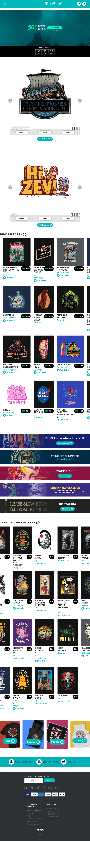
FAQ (28, 816)
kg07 (15, 215)
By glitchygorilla (10, 370)
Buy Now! (45, 139)
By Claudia (18, 605)
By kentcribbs (63, 420)
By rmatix (38, 322)
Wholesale (32, 824)
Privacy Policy (54, 811)
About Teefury (34, 810)
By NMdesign (63, 272)
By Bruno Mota (9, 275)
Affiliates (52, 808)
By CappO (38, 370)
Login (40, 834)
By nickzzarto (9, 318)
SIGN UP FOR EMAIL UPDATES (38, 776)
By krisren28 (62, 367)
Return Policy (33, 821)
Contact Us (32, 813)
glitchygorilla (19, 129)
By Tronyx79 (63, 561)
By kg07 (16, 568)
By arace (61, 653)
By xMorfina (8, 412)
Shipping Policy (34, 819)
